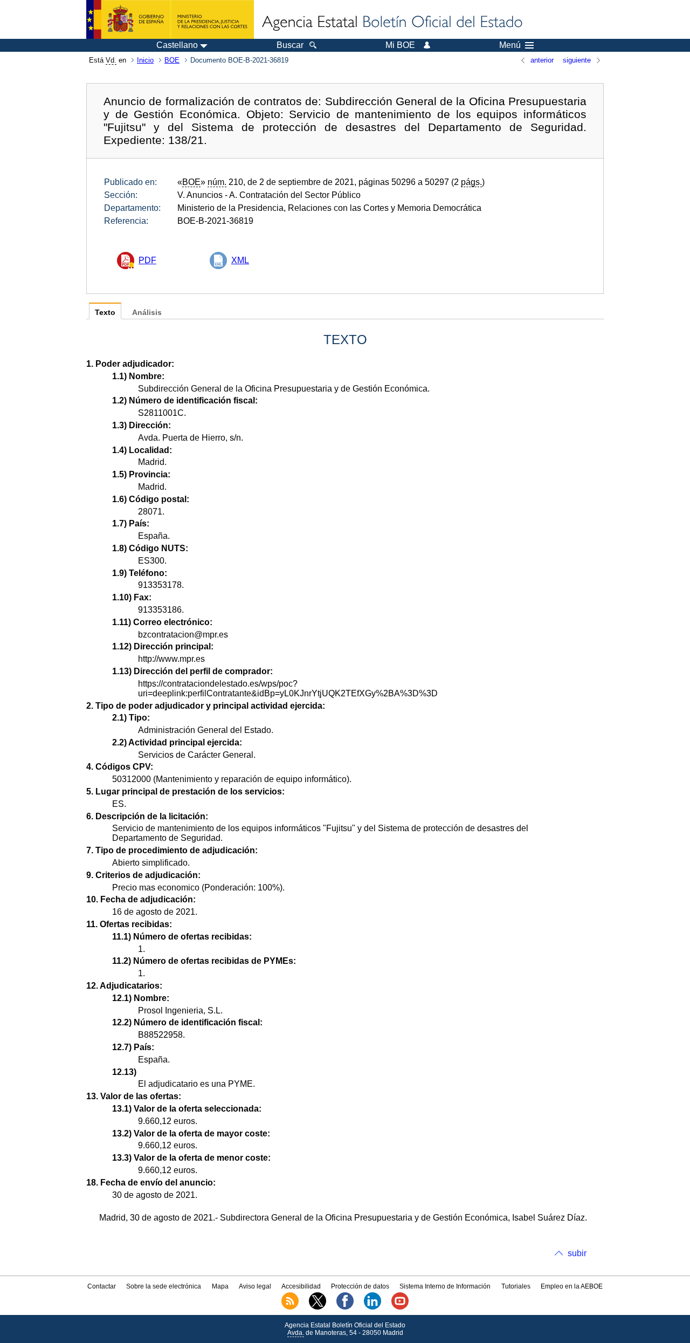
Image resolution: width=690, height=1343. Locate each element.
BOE (172, 60)
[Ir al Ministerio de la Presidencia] (170, 19)
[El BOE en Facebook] (345, 1307)
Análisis (147, 313)
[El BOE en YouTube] (400, 1307)
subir (577, 1253)
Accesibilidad (301, 1286)
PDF (147, 260)
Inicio (145, 60)
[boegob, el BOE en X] (317, 1307)
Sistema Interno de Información (445, 1286)
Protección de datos (360, 1286)
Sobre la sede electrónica (163, 1286)
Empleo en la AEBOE (572, 1286)
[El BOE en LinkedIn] (372, 1307)
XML (240, 260)
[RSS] (290, 1307)
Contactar (101, 1286)
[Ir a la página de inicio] (391, 22)
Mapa (220, 1286)
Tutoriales (515, 1286)
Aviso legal (255, 1286)
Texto (105, 313)
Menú (510, 45)
